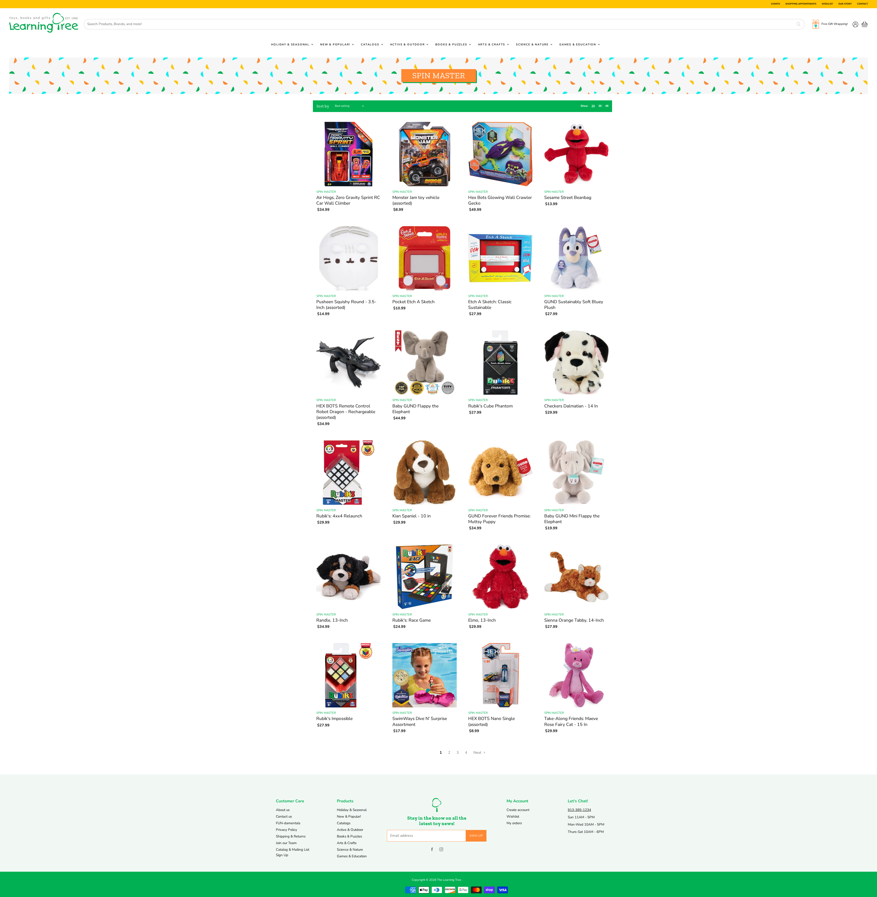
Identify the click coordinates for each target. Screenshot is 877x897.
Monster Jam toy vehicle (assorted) (415, 200)
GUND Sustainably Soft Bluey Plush (573, 304)
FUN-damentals (288, 823)
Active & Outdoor (408, 44)
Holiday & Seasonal (291, 44)
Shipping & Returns (291, 836)
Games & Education (578, 44)
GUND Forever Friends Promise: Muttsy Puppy (499, 519)
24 (593, 106)
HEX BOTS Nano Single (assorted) (491, 721)
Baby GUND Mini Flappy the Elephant (572, 519)
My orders (514, 823)
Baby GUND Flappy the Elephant (415, 409)
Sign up (476, 836)
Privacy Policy (286, 829)
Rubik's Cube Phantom (490, 406)
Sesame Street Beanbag (567, 198)
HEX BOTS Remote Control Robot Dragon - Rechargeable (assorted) (345, 411)
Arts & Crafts (492, 44)
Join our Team (286, 843)
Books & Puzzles (451, 44)
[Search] (798, 24)
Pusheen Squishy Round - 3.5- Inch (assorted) (346, 304)
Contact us (284, 816)
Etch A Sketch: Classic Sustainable (490, 304)
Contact (862, 4)
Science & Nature (533, 44)
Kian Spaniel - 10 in (411, 516)
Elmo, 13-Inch (482, 620)
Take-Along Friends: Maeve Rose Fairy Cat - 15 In (571, 721)
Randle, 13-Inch (332, 620)
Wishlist (827, 4)
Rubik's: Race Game (411, 620)
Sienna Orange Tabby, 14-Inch (574, 620)
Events (775, 4)
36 (600, 106)
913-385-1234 (579, 810)
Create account (518, 810)
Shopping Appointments (800, 4)
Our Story (845, 4)
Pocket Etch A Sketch (413, 302)
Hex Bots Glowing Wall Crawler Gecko (500, 200)
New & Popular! (335, 44)
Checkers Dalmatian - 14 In (571, 406)
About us (283, 810)
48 (606, 106)
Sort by (323, 106)
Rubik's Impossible (334, 719)
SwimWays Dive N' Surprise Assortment (419, 721)
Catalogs (370, 44)
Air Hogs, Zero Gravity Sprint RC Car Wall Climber (348, 200)
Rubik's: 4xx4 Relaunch (339, 516)
